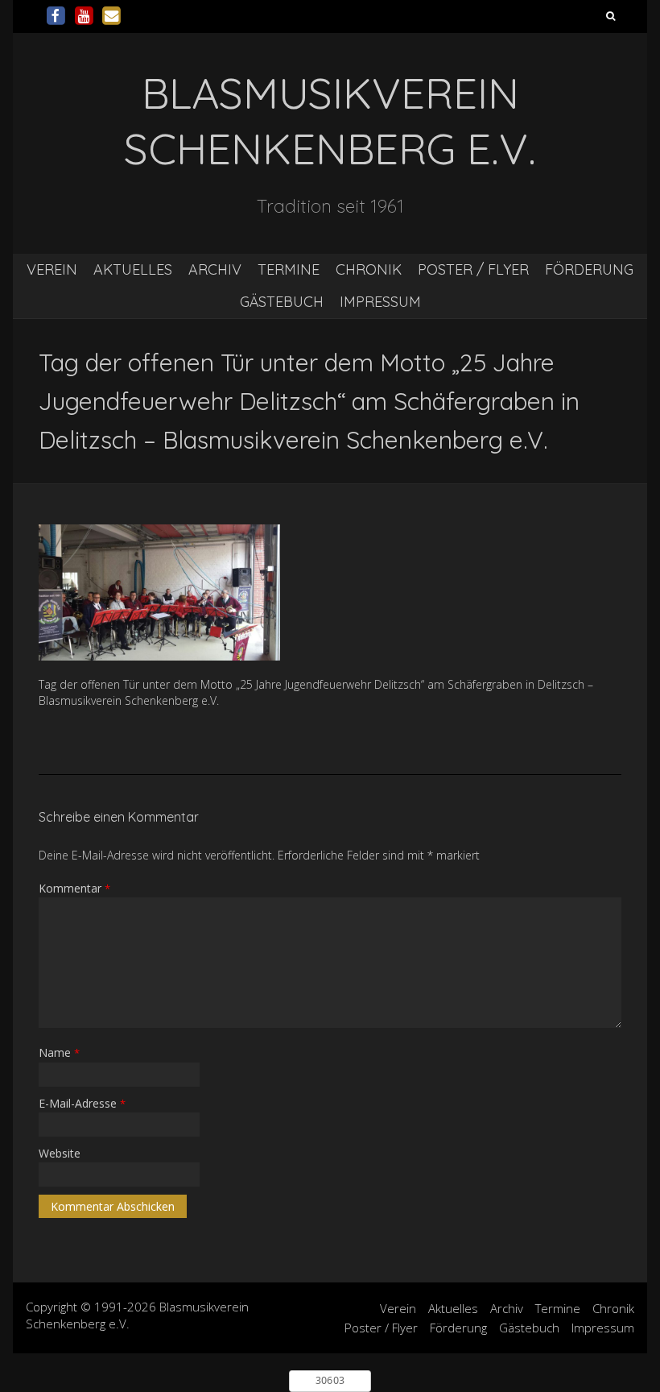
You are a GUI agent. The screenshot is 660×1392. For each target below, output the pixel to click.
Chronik (369, 269)
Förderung (589, 269)
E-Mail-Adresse (82, 1103)
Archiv (214, 269)
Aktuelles (132, 269)
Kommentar (74, 888)
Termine (289, 269)
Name (59, 1052)
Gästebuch (282, 301)
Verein (52, 269)
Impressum (380, 301)
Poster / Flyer (473, 269)
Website (59, 1153)
